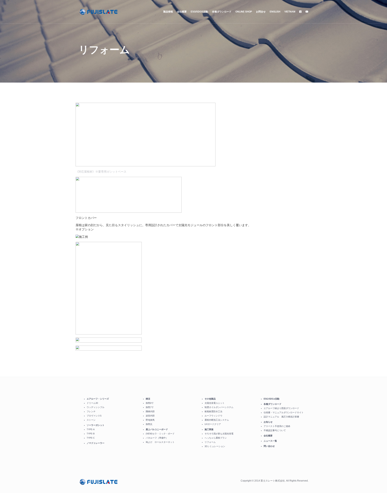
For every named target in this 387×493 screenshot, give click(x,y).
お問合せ (261, 11)
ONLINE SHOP (243, 11)
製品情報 (168, 11)
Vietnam (289, 11)
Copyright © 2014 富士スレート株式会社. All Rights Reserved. (274, 480)
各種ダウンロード (221, 11)
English (275, 11)
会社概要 (182, 11)
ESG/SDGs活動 (199, 11)
